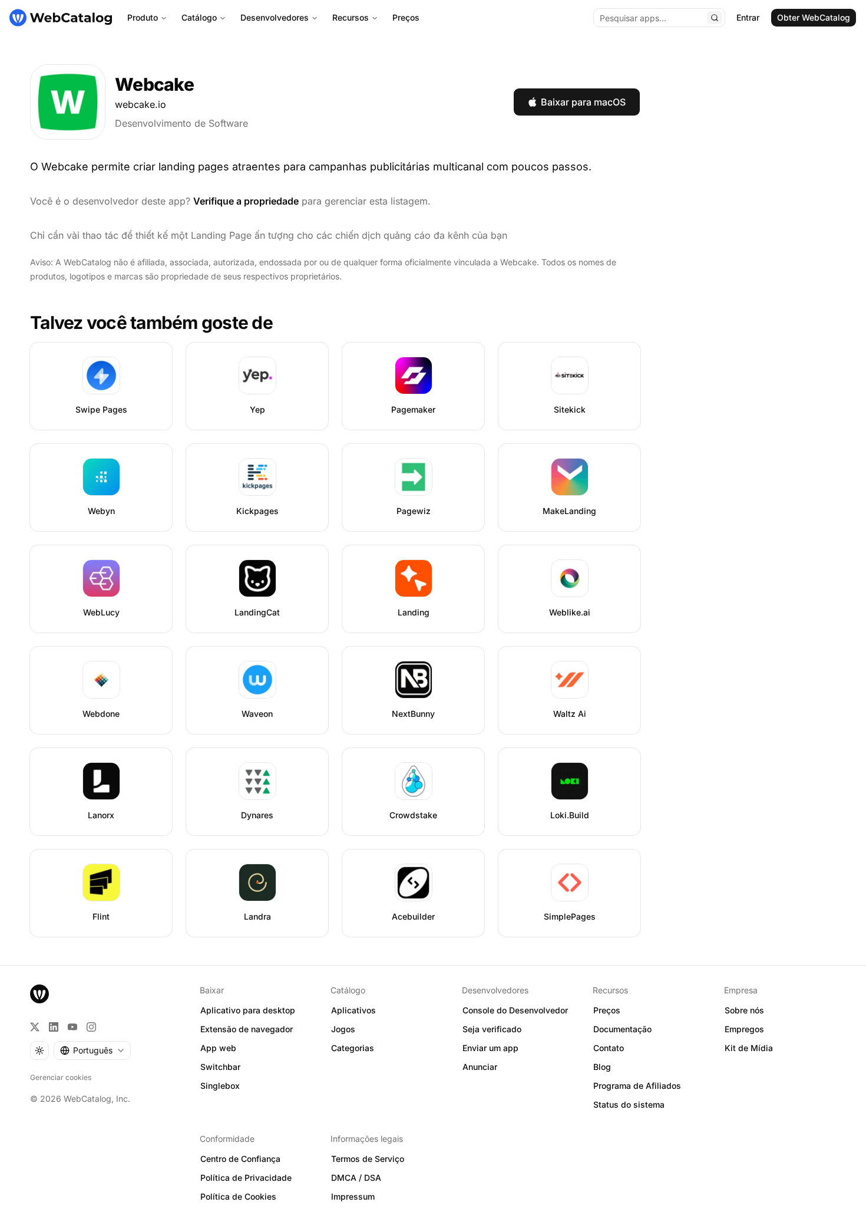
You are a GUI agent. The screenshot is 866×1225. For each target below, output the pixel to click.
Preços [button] (606, 1010)
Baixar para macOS (583, 102)
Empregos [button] (744, 1029)
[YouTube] (72, 1027)
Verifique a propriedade (246, 201)
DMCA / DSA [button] (356, 1178)
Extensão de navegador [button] (246, 1029)
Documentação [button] (622, 1029)
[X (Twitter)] (34, 1027)
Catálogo (199, 17)
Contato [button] (608, 1048)
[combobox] (92, 1050)
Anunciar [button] (479, 1067)
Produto (142, 17)
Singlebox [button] (220, 1086)
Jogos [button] (343, 1029)
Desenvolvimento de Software (181, 123)
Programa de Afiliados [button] (637, 1086)
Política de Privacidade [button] (246, 1178)
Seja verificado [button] (491, 1029)
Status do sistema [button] (629, 1104)
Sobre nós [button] (744, 1010)
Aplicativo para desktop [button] (247, 1010)
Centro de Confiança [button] (240, 1159)
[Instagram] (91, 1027)
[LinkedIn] (53, 1027)
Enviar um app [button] (490, 1048)
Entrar (747, 17)
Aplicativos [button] (353, 1010)
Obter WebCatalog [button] (813, 17)
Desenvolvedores (274, 17)
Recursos (350, 17)
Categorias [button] (352, 1048)
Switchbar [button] (220, 1067)
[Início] (60, 17)
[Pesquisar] (714, 18)
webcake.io (140, 104)
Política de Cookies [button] (238, 1196)
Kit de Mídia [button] (749, 1048)
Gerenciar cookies (60, 1077)
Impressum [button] (353, 1196)
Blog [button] (602, 1067)
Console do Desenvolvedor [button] (515, 1010)
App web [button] (218, 1048)
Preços (405, 17)
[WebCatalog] (39, 993)
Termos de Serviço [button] (367, 1159)
